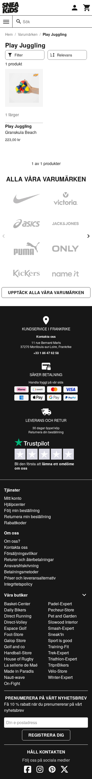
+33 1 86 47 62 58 (46, 353)
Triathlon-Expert (62, 659)
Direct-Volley (15, 622)
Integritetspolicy (18, 584)
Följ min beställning (22, 510)
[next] (88, 236)
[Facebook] (28, 770)
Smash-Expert (61, 628)
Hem (9, 34)
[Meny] (6, 22)
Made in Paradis (19, 671)
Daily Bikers (15, 610)
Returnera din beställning (46, 432)
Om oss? (12, 541)
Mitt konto (12, 498)
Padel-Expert (60, 604)
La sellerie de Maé (21, 665)
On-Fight (12, 683)
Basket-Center (17, 604)
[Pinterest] (52, 770)
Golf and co (14, 646)
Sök (26, 22)
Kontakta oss (46, 336)
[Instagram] (40, 770)
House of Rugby (18, 659)
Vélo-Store (57, 671)
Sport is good (60, 640)
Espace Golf (15, 628)
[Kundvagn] (87, 8)
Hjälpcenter (14, 504)
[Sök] (19, 21)
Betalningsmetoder (21, 572)
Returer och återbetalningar (29, 559)
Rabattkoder (15, 523)
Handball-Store (18, 653)
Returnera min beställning (27, 516)
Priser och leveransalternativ (30, 578)
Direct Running (17, 616)
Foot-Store (13, 634)
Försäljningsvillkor (20, 553)
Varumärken (28, 34)
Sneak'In (56, 634)
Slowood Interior (63, 622)
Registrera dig (46, 735)
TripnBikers (58, 665)
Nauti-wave (14, 677)
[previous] (3, 236)
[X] (64, 770)
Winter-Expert (60, 677)
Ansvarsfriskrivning (21, 565)
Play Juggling (18, 126)
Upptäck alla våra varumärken (46, 292)
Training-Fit (58, 646)
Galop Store (15, 640)
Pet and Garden (62, 616)
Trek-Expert (58, 653)
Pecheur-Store (61, 610)
